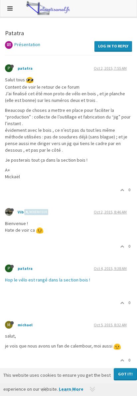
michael (25, 324)
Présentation (27, 44)
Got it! (125, 373)
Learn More (71, 389)
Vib (21, 211)
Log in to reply (113, 45)
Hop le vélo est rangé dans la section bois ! (47, 280)
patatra (25, 68)
